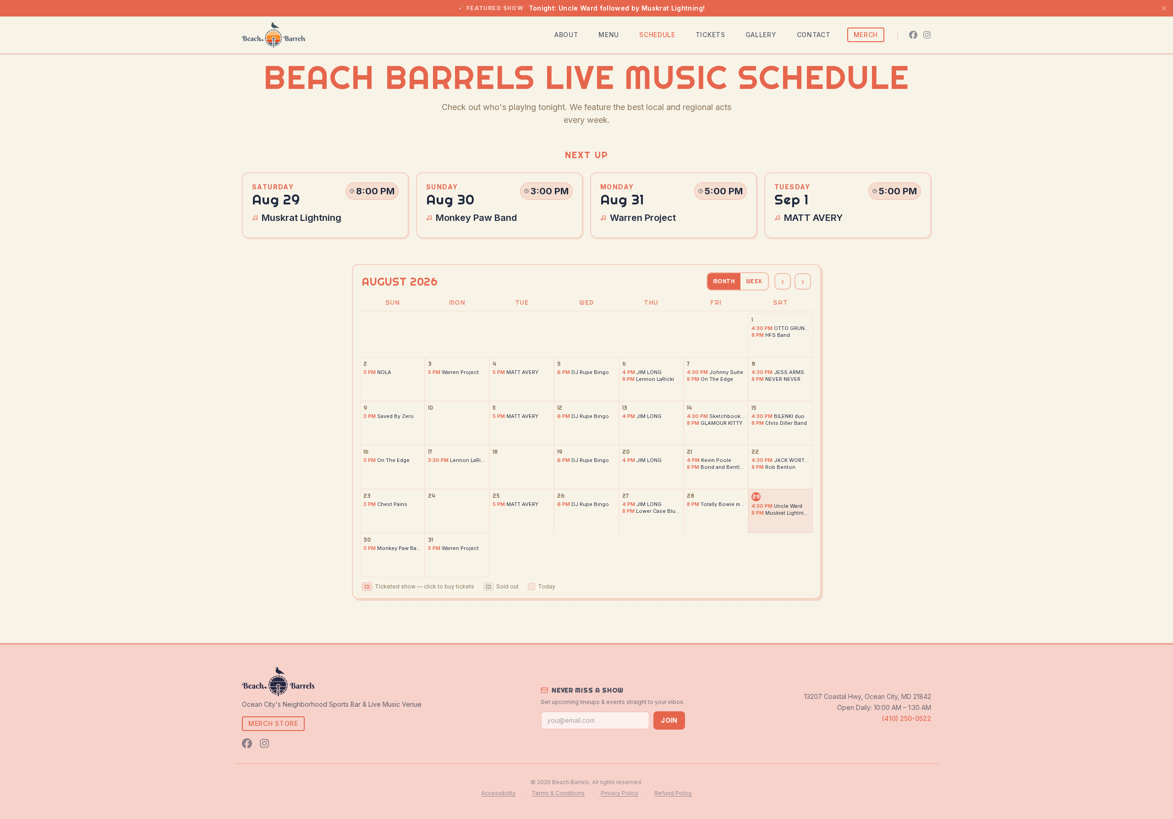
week (754, 281)
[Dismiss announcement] (1164, 8)
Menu (608, 34)
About (566, 34)
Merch (866, 34)
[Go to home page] (273, 35)
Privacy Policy (619, 793)
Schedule (657, 34)
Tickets (710, 34)
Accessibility (498, 793)
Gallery (761, 34)
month (724, 281)
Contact (814, 34)
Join (669, 720)
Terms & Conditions (558, 793)
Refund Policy (673, 793)
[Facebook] (913, 35)
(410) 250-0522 (906, 718)
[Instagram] (927, 35)
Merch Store (273, 723)
